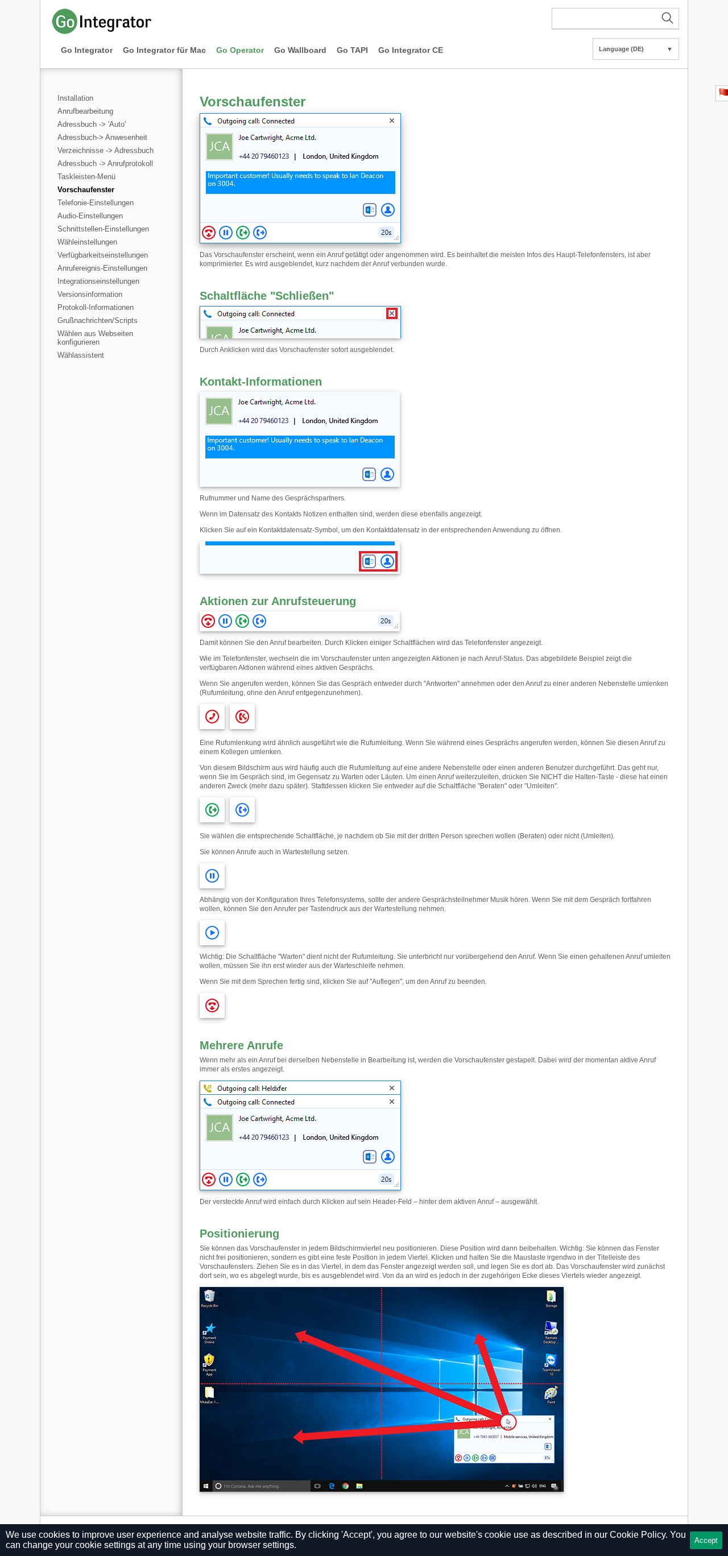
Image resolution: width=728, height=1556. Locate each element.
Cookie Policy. (639, 1535)
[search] (615, 19)
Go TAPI (352, 50)
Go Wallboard (300, 50)
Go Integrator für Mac (164, 50)
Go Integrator (87, 50)
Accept (706, 1540)
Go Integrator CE (410, 50)
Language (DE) (636, 48)
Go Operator (240, 50)
